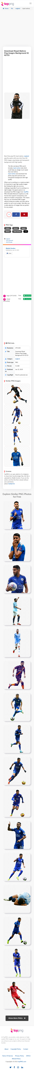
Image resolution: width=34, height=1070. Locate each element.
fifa (12, 8)
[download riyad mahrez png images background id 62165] (17, 707)
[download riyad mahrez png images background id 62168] (17, 739)
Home (6, 8)
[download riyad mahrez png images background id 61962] (17, 515)
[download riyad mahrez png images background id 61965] (17, 547)
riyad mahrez (17, 168)
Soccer (16, 228)
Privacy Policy (19, 1056)
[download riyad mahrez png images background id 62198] (17, 867)
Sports (23, 228)
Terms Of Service (7, 1056)
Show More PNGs (15, 1018)
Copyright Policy (16, 1049)
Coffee (9, 253)
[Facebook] (16, 214)
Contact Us (11, 483)
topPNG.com (22, 1061)
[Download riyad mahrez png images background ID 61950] (17, 394)
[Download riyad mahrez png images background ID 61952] (17, 415)
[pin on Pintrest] (28, 503)
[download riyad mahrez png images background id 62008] (17, 643)
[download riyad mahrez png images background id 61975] (17, 579)
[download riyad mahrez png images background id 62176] (17, 771)
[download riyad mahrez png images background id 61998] (17, 611)
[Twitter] (10, 1067)
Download (28, 295)
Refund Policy (16, 1058)
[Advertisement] (17, 29)
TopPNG (26, 192)
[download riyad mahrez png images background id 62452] (17, 994)
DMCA (28, 1056)
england (17, 8)
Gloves (8, 231)
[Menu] (30, 3)
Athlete (8, 228)
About (6, 1049)
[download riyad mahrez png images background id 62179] (17, 803)
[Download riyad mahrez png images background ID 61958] (17, 457)
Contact (25, 1049)
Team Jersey (17, 231)
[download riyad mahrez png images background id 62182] (17, 835)
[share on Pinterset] (24, 214)
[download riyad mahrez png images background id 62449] (17, 962)
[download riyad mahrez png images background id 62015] (17, 675)
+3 (26, 231)
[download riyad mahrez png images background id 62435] (17, 930)
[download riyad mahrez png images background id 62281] (17, 898)
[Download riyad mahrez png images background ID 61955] (17, 436)
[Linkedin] (22, 1067)
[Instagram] (18, 1067)
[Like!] (9, 214)
